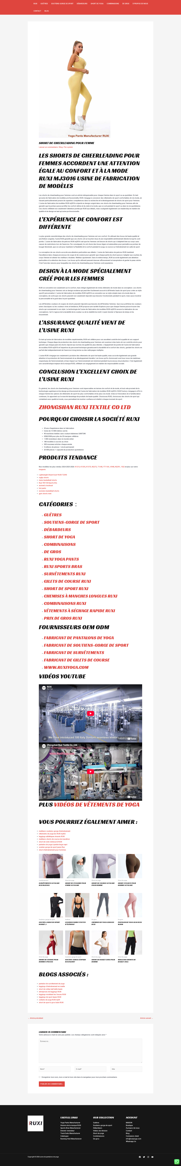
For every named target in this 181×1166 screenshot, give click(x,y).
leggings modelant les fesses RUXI (52, 994)
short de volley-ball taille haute (50, 989)
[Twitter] (144, 1157)
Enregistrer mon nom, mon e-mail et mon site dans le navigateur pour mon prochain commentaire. (79, 1077)
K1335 (83, 467)
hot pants (42, 488)
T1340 (100, 467)
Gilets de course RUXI (67, 581)
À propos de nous (140, 4)
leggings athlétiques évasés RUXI (52, 836)
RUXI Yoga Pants (61, 559)
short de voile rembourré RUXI (50, 842)
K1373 (88, 467)
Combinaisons (113, 4)
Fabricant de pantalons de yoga (79, 637)
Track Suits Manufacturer (70, 1133)
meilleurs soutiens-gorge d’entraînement (54, 831)
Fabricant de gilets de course (77, 660)
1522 (123, 467)
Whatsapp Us (131, 1141)
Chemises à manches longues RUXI (80, 596)
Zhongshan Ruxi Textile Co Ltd (85, 407)
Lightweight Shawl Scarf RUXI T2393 (53, 475)
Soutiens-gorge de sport (62, 4)
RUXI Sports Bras (63, 566)
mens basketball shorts (48, 480)
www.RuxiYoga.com (66, 667)
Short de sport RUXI (66, 588)
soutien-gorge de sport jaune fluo (52, 847)
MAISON (129, 1123)
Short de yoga (97, 4)
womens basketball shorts (49, 491)
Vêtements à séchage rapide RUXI (79, 610)
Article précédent (35, 1018)
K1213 (77, 467)
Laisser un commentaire (48, 147)
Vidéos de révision (100, 1131)
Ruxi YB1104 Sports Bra (48, 483)
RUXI (35, 4)
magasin (42, 469)
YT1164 (106, 467)
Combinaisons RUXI (65, 603)
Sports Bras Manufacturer (70, 1128)
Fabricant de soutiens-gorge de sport (86, 645)
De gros (125, 4)
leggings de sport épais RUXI (50, 997)
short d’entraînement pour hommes (52, 850)
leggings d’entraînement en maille (52, 986)
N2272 (94, 467)
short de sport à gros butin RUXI (51, 1003)
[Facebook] (140, 1157)
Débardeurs (82, 4)
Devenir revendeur (67, 1131)
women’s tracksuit (46, 486)
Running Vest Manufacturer (71, 1139)
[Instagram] (148, 1157)
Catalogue (64, 1136)
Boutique (129, 1125)
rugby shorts (44, 478)
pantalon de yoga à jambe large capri (53, 845)
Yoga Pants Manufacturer (70, 1123)
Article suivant (146, 1018)
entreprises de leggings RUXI (50, 992)
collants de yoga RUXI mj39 (49, 1000)
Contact (37, 11)
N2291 (117, 467)
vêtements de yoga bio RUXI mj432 (52, 834)
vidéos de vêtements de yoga (97, 804)
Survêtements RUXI (64, 574)
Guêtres (44, 4)
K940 (112, 467)
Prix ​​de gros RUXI (63, 618)
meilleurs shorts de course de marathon (54, 839)
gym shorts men (45, 494)
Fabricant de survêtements (74, 652)
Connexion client (132, 1136)
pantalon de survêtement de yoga (52, 984)
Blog (47, 11)
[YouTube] (152, 1157)
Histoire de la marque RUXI (70, 1125)
